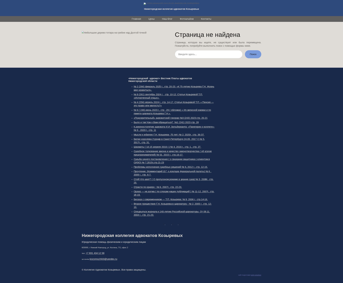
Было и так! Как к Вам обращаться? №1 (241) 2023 (166, 122)
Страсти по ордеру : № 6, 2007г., (158, 187)
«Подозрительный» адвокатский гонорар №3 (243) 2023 (171, 118)
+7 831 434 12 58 (95, 253)
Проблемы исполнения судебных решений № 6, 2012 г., (171, 167)
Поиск (253, 54)
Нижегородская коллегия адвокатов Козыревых (171, 9)
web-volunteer (256, 275)
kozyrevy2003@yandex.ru (103, 259)
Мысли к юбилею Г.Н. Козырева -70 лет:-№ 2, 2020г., (169, 134)
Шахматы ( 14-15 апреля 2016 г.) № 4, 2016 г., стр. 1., (167, 147)
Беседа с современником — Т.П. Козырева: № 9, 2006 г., (171, 199)
